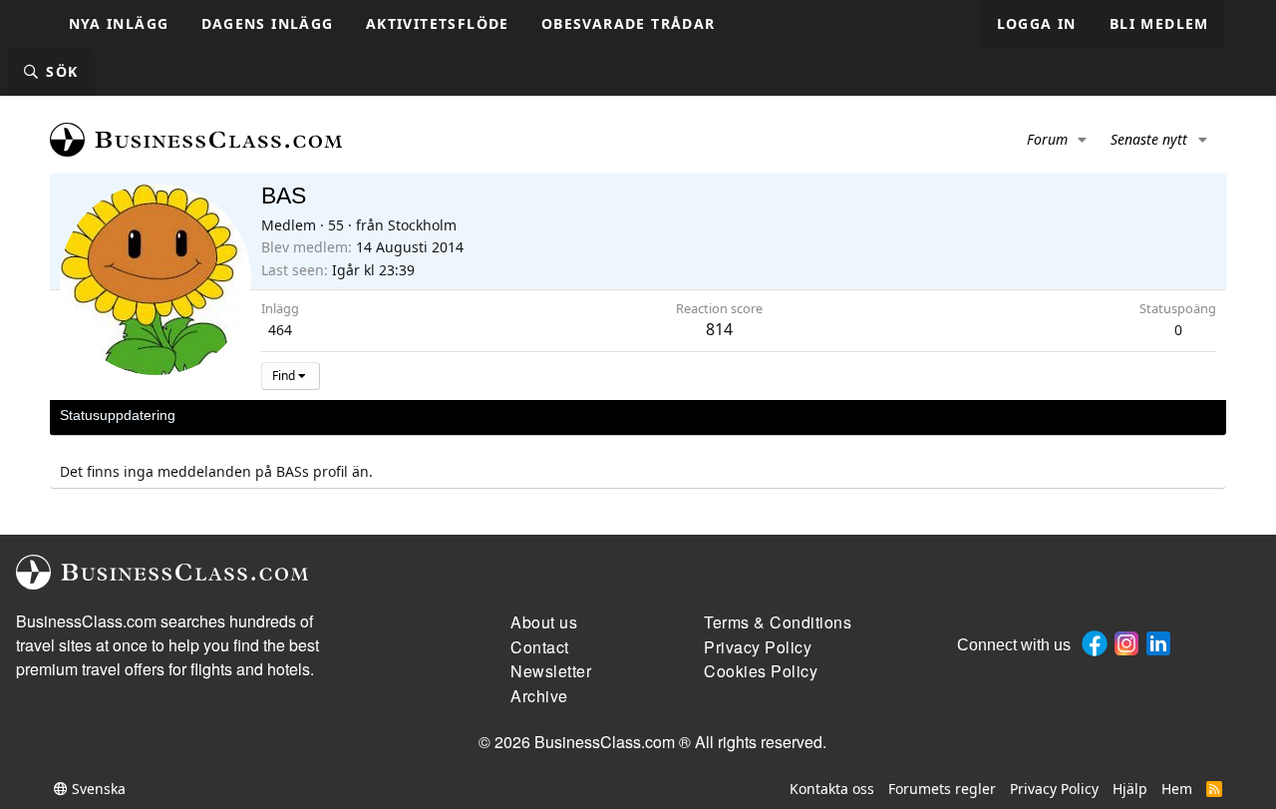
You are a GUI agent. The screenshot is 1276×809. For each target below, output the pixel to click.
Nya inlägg (119, 23)
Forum (1047, 139)
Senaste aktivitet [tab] (247, 415)
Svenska (97, 788)
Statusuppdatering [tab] (117, 415)
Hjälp (1130, 788)
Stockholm (422, 224)
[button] (1083, 140)
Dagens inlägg (267, 23)
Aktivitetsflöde (437, 23)
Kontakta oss (832, 788)
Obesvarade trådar (628, 23)
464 (280, 329)
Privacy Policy (1054, 788)
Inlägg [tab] (338, 415)
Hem (1176, 788)
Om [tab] (389, 415)
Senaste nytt (1149, 139)
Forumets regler (942, 788)
